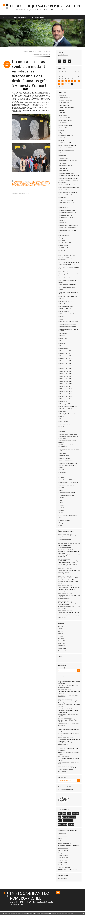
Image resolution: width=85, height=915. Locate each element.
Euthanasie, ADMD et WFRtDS (68, 217)
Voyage (61, 523)
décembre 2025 (62, 645)
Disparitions (62, 197)
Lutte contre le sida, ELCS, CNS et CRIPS (68, 293)
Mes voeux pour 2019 (65, 383)
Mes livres (60, 841)
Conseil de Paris (63, 158)
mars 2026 (61, 638)
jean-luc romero (68, 820)
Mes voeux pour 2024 (65, 393)
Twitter (61, 507)
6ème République (64, 105)
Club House (62, 153)
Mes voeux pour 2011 (65, 363)
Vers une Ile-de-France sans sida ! (68, 515)
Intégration (62, 240)
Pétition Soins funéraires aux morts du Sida (68, 449)
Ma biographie (38, 17)
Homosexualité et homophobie (67, 230)
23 (59, 84)
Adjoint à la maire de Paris (37, 181)
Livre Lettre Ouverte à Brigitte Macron (67, 281)
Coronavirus (62, 163)
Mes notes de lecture (65, 346)
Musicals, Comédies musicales (67, 414)
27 (72, 84)
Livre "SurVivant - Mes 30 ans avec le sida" (68, 268)
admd (59, 813)
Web (60, 525)
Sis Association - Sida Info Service (68, 482)
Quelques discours (63, 848)
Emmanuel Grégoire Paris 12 (67, 215)
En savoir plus (70, 913)
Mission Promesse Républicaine (68, 406)
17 (62, 81)
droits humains (16, 185)
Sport (61, 490)
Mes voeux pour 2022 (65, 388)
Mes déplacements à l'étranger (67, 324)
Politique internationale (37, 184)
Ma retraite (62, 304)
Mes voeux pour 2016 (65, 376)
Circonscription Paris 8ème (66, 150)
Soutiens (61, 487)
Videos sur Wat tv (62, 860)
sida (59, 817)
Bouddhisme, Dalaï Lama (66, 135)
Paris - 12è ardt (44, 183)
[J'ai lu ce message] (83, 913)
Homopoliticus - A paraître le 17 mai (67, 869)
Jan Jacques (61, 536)
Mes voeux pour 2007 (65, 353)
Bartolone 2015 (63, 127)
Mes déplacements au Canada (67, 326)
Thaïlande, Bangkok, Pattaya (67, 495)
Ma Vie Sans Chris (64, 311)
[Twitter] (64, 61)
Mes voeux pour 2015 (65, 373)
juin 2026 (60, 631)
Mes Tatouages (63, 348)
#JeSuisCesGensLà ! (64, 97)
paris (35, 185)
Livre (60, 253)
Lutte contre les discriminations (68, 296)
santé (69, 813)
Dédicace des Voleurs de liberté (68, 192)
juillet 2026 (61, 629)
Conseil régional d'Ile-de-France (68, 160)
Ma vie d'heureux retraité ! (66, 306)
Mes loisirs (62, 343)
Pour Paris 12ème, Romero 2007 (68, 463)
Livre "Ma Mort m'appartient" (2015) (69, 262)
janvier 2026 (61, 643)
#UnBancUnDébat (64, 102)
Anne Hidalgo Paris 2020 (22, 182)
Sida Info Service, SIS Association (68, 480)
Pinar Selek (62, 453)
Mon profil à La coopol (64, 867)
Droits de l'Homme (64, 205)
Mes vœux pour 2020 (65, 404)
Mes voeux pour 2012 (65, 366)
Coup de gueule (63, 170)
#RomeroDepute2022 (65, 100)
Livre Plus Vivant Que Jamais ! (67, 287)
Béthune (61, 130)
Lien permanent (18, 181)
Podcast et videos (64, 455)
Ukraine (61, 510)
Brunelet (60, 551)
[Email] (69, 61)
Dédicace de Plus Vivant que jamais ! (69, 187)
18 (65, 81)
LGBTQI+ (62, 250)
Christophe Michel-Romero (66, 143)
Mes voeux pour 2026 (65, 398)
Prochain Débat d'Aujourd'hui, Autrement (67, 466)
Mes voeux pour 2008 (65, 356)
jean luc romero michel (26, 185)
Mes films (62, 335)
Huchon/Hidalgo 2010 (65, 235)
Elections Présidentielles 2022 (67, 212)
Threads (61, 497)
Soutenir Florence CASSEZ (66, 485)
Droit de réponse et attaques (67, 202)
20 (72, 81)
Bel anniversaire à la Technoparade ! (41, 54)
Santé (61, 475)
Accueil (6, 17)
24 (62, 84)
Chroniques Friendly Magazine (67, 145)
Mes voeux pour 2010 (65, 361)
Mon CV (60, 838)
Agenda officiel (62, 833)
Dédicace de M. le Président (67, 185)
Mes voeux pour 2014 (65, 371)
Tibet (60, 500)
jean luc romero (62, 824)
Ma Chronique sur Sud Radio (67, 301)
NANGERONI (62, 561)
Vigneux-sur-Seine (64, 520)
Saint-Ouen (62, 472)
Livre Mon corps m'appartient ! (67, 284)
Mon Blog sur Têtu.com (64, 864)
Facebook (62, 220)
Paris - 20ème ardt (64, 424)
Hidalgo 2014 (63, 222)
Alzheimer (62, 112)
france (60, 820)
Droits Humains (21, 183)
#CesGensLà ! (63, 95)
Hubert (61, 232)
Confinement (62, 155)
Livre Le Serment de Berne (66, 278)
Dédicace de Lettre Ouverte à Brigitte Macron (68, 181)
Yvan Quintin (62, 570)
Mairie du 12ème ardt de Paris (67, 314)
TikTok (61, 502)
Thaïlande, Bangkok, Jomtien (67, 492)
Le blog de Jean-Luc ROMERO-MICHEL (45, 6)
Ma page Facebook (63, 855)
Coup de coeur (63, 168)
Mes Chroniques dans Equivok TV (68, 321)
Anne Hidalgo (63, 115)
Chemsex (61, 140)
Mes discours (63, 333)
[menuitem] (7, 17)
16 (59, 81)
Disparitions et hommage (66, 200)
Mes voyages (63, 401)
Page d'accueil (46, 51)
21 (75, 81)
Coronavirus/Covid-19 (65, 165)
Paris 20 (61, 426)
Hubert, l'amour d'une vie (64, 843)
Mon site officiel (21, 17)
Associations (63, 122)
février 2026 (61, 641)
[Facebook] (59, 61)
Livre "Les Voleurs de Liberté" (67, 255)
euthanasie (76, 813)
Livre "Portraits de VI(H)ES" (67, 264)
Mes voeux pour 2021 (65, 386)
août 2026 (61, 626)
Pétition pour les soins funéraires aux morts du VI (68, 445)
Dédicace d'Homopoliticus (66, 173)
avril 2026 (60, 636)
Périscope (62, 431)
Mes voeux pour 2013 (65, 368)
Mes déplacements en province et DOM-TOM (68, 330)
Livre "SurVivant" (64, 271)
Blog (60, 133)
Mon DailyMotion (63, 850)
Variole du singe (63, 512)
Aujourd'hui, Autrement (65, 125)
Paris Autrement (63, 429)
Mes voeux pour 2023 (65, 391)
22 (78, 81)
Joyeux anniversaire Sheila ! (67, 768)
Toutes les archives (63, 651)
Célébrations (63, 138)
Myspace (61, 419)
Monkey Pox (62, 411)
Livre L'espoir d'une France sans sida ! (68, 274)
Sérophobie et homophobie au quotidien (69, 845)
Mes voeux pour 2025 (65, 396)
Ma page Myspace (63, 852)
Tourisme (61, 505)
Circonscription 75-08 (65, 148)
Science (61, 477)
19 (69, 81)
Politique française (25, 184)
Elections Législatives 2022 (67, 210)
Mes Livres (62, 341)
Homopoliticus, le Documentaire (68, 227)
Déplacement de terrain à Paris (36, 182)
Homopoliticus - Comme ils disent (68, 225)
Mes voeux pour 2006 (65, 351)
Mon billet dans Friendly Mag (67, 409)
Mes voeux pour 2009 (65, 358)
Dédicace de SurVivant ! (66, 190)
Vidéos (61, 517)
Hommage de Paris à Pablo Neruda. (32, 51)
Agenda (61, 110)
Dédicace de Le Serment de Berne (68, 178)
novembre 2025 (62, 648)
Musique (61, 416)
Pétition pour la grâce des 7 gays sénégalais (68, 441)
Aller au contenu (5, 1)
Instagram (62, 238)
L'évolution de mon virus (66, 299)
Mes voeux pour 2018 (65, 381)
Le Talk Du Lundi (63, 245)
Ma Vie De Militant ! (65, 309)
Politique (71, 824)
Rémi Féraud (62, 470)
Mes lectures (63, 338)
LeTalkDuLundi (63, 248)
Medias (61, 319)
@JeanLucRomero (63, 55)
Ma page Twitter (62, 862)
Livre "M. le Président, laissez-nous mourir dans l (68, 258)
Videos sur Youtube (63, 857)
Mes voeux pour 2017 (65, 378)
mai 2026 (60, 633)
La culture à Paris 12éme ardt (32, 183)
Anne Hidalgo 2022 (64, 117)
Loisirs (61, 289)
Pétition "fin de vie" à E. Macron (68, 434)
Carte (60, 657)
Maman (61, 316)
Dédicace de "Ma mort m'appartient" (69, 175)
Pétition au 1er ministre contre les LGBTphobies (68, 437)
